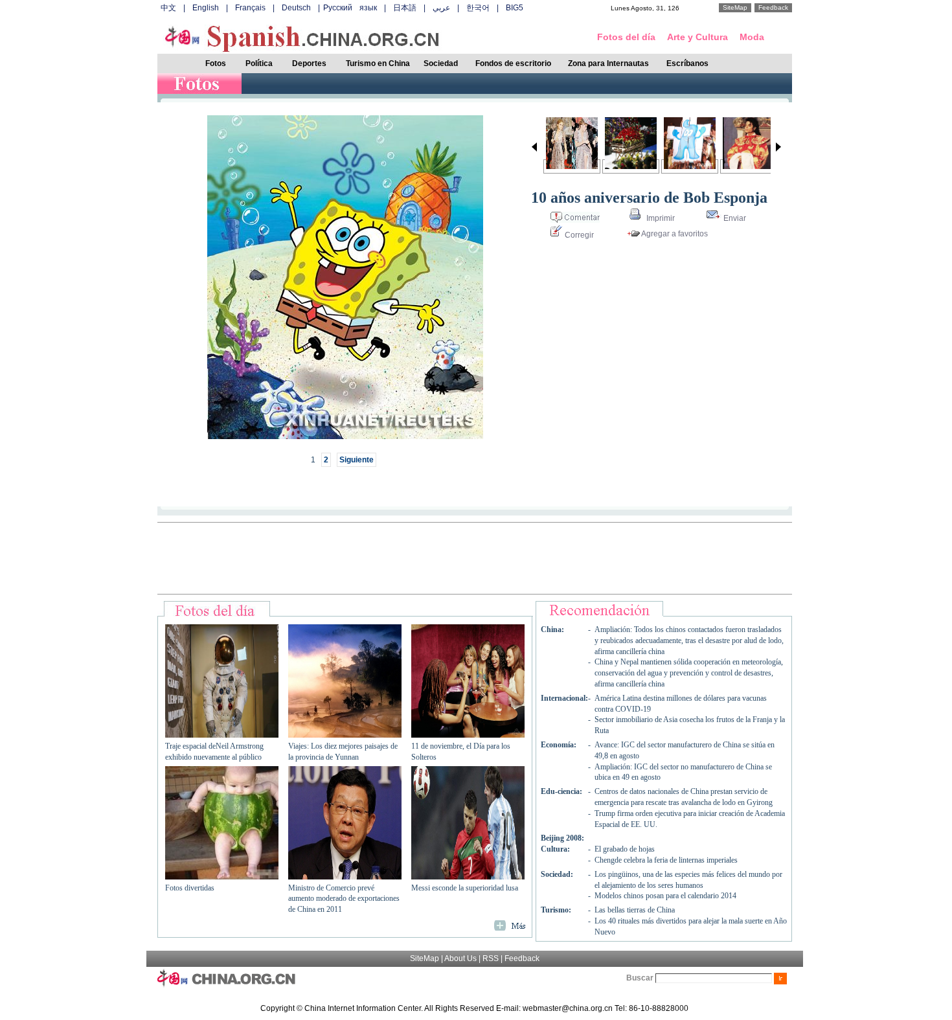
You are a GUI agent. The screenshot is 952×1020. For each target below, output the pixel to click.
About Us (460, 958)
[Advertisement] (474, 558)
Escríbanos (687, 63)
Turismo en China (378, 63)
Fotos (215, 63)
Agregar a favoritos (674, 233)
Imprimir (659, 218)
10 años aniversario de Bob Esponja (649, 197)
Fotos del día (626, 37)
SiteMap (735, 7)
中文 (168, 7)
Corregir (578, 235)
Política (259, 63)
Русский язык (350, 7)
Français (250, 7)
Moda (752, 37)
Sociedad (441, 63)
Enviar (733, 218)
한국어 (478, 7)
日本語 (404, 7)
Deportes (309, 63)
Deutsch (296, 7)
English (205, 7)
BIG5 (514, 7)
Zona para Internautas (608, 63)
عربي (441, 7)
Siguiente (356, 459)
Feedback (773, 7)
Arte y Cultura (697, 37)
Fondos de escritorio (513, 63)
